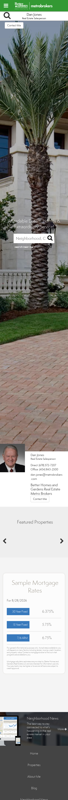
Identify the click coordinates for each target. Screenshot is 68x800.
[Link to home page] (34, 5)
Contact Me (14, 25)
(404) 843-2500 (48, 469)
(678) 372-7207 (47, 465)
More (61, 729)
